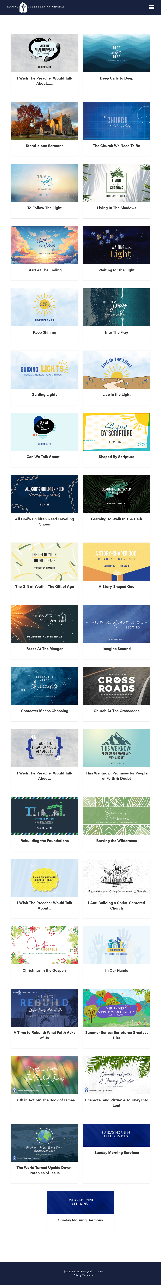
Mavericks (87, 1275)
